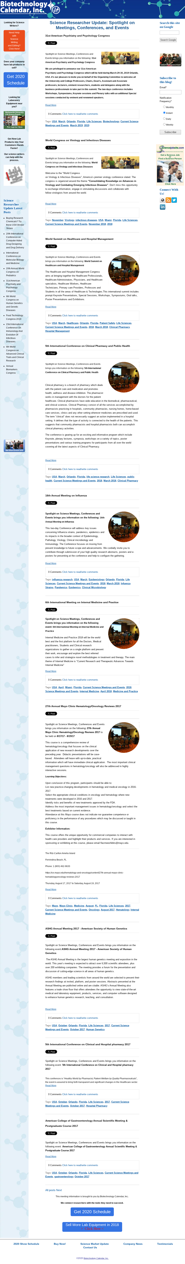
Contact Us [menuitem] (90, 1248)
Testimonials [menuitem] (36, 16)
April (61, 687)
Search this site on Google (170, 25)
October (62, 1025)
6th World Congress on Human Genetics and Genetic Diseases (14, 303)
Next (59, 1190)
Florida (81, 121)
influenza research (62, 579)
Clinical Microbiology (94, 587)
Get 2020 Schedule (16, 79)
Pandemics (61, 587)
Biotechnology (111, 121)
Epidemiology (96, 579)
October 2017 (77, 1029)
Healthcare (72, 323)
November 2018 (97, 224)
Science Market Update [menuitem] (94, 1244)
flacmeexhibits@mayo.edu (114, 843)
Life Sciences (94, 121)
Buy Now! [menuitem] (60, 1244)
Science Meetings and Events (61, 691)
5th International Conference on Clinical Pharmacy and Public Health (87, 345)
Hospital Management (57, 331)
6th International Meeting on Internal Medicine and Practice (82, 602)
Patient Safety (107, 323)
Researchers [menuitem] (12, 16)
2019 (86, 125)
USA (54, 121)
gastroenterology (63, 1176)
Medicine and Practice (125, 691)
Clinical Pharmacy (119, 327)
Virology (53, 177)
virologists (57, 192)
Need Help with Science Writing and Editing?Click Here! (14, 40)
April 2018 (106, 691)
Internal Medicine (89, 691)
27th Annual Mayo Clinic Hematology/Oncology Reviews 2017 (83, 706)
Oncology (94, 909)
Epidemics (75, 587)
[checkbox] (171, 116)
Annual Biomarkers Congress (11, 369)
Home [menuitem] (3, 16)
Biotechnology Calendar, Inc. (96, 1258)
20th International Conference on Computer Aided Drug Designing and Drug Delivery (15, 240)
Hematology (122, 909)
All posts (50, 1190)
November (57, 220)
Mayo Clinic (66, 905)
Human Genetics (95, 1029)
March (61, 121)
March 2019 (76, 125)
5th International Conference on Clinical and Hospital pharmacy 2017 (87, 1044)
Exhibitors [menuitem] (24, 16)
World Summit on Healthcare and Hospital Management (79, 238)
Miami (108, 220)
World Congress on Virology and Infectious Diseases (78, 140)
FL (96, 905)
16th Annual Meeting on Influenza (66, 495)
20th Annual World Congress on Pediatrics (15, 272)
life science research (98, 476)
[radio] (171, 108)
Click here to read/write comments (80, 114)
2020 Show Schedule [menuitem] (26, 1244)
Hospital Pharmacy (96, 1105)
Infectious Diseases (70, 177)
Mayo (55, 905)
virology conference (113, 177)
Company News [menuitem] (133, 1244)
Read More (50, 105)
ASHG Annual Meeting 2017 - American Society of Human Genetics (86, 928)
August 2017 (108, 909)
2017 (127, 905)
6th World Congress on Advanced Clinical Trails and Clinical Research (15, 354)
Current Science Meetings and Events (66, 224)
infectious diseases (86, 220)
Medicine (79, 905)
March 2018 (101, 327)
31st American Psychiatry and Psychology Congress (77, 35)
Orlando (71, 121)
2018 (109, 224)
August (90, 905)
